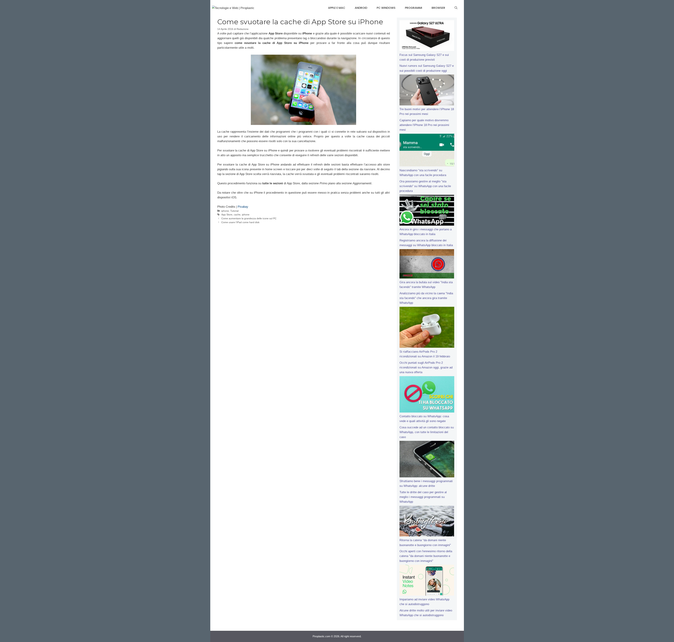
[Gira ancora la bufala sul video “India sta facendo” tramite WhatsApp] (426, 264)
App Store (226, 214)
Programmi (413, 8)
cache (237, 214)
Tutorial (234, 210)
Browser (438, 8)
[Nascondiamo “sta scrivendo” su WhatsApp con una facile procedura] (426, 151)
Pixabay (243, 206)
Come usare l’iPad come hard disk (240, 222)
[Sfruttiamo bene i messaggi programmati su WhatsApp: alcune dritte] (426, 460)
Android (361, 8)
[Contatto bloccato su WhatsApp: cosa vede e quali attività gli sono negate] (426, 395)
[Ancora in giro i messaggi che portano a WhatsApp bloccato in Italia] (426, 211)
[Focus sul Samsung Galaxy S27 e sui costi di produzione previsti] (426, 36)
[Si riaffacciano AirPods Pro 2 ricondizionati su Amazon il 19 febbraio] (426, 328)
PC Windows (386, 8)
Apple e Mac (336, 8)
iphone (225, 210)
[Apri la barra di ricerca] (456, 8)
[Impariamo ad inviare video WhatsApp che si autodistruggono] (426, 581)
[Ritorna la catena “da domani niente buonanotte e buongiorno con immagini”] (426, 522)
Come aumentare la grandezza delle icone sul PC (248, 218)
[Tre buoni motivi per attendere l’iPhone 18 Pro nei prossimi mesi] (426, 90)
